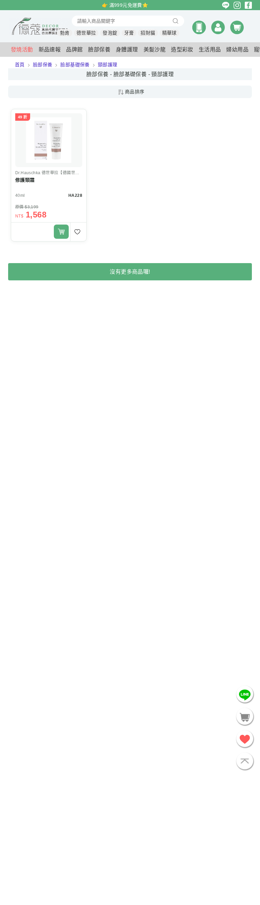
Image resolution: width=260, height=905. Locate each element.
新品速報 (50, 49)
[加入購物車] (61, 232)
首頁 (20, 64)
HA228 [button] (75, 195)
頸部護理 (107, 64)
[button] (199, 27)
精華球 (169, 33)
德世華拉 (86, 33)
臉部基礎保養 (74, 64)
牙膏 (129, 33)
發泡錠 (110, 33)
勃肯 (65, 33)
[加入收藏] (78, 232)
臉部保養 (42, 64)
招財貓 (147, 33)
